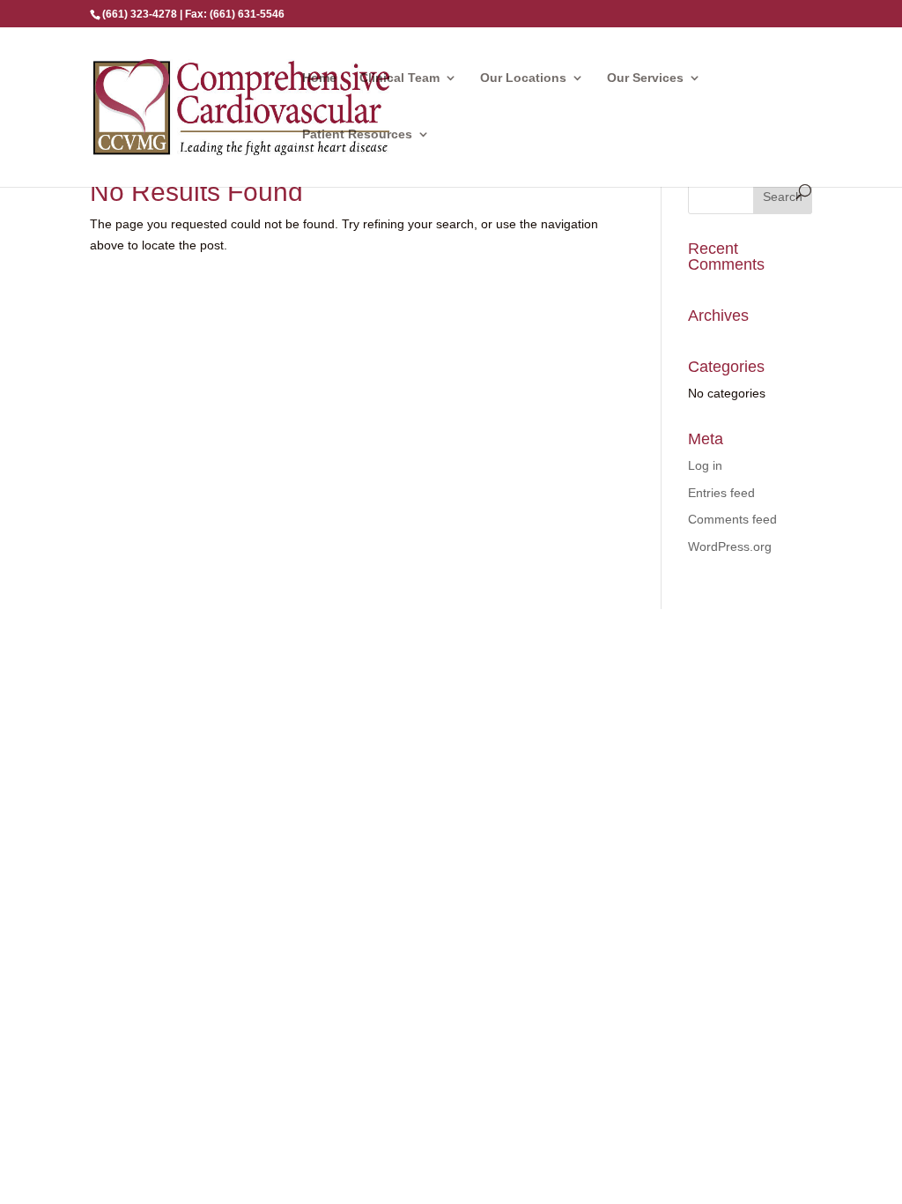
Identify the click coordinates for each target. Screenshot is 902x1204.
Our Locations (523, 78)
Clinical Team (399, 78)
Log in (705, 465)
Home (319, 78)
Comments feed (732, 519)
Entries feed (721, 493)
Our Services (645, 78)
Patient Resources (357, 134)
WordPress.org (730, 546)
